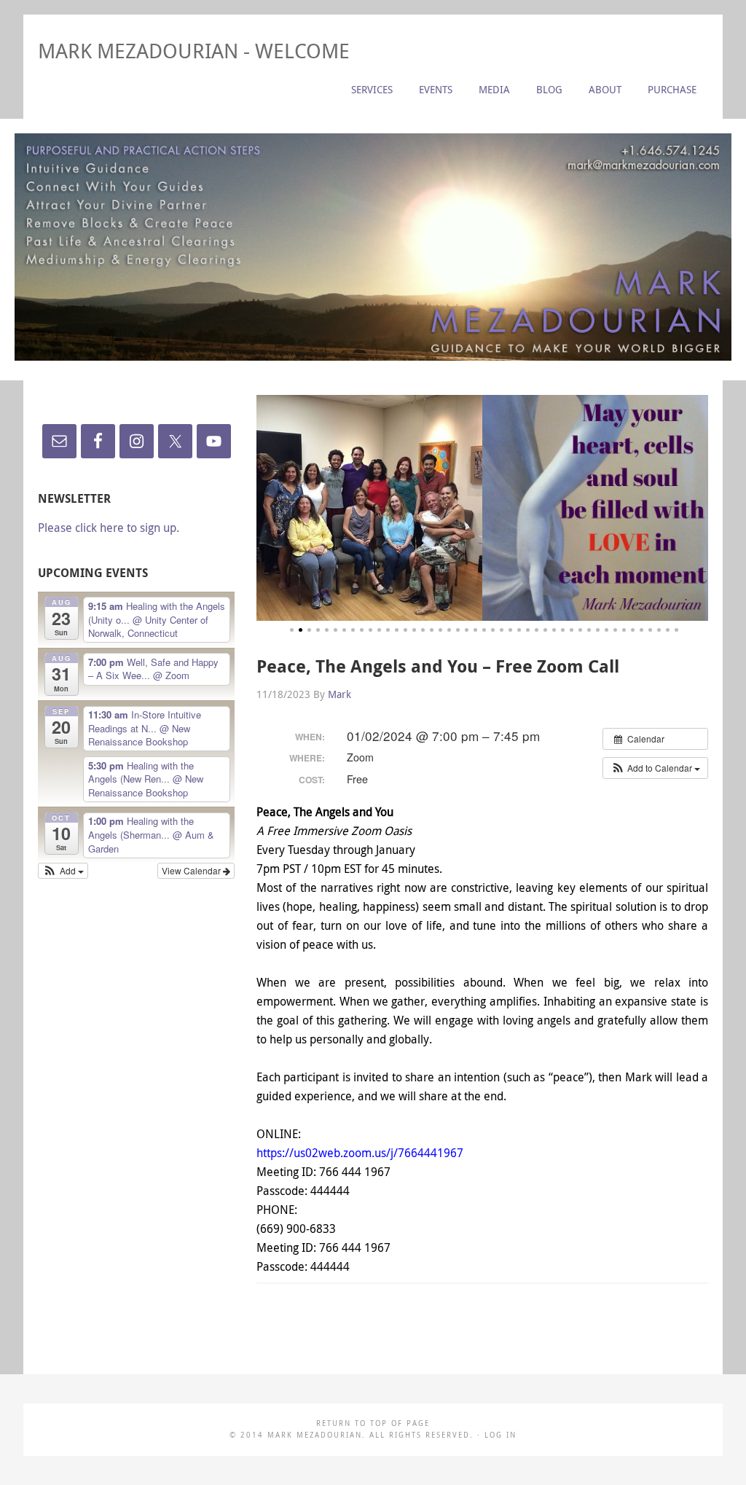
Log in (500, 1435)
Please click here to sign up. (108, 528)
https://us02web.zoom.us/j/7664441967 (359, 1153)
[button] (655, 768)
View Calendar (192, 870)
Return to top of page (373, 1423)
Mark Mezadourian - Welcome (194, 50)
